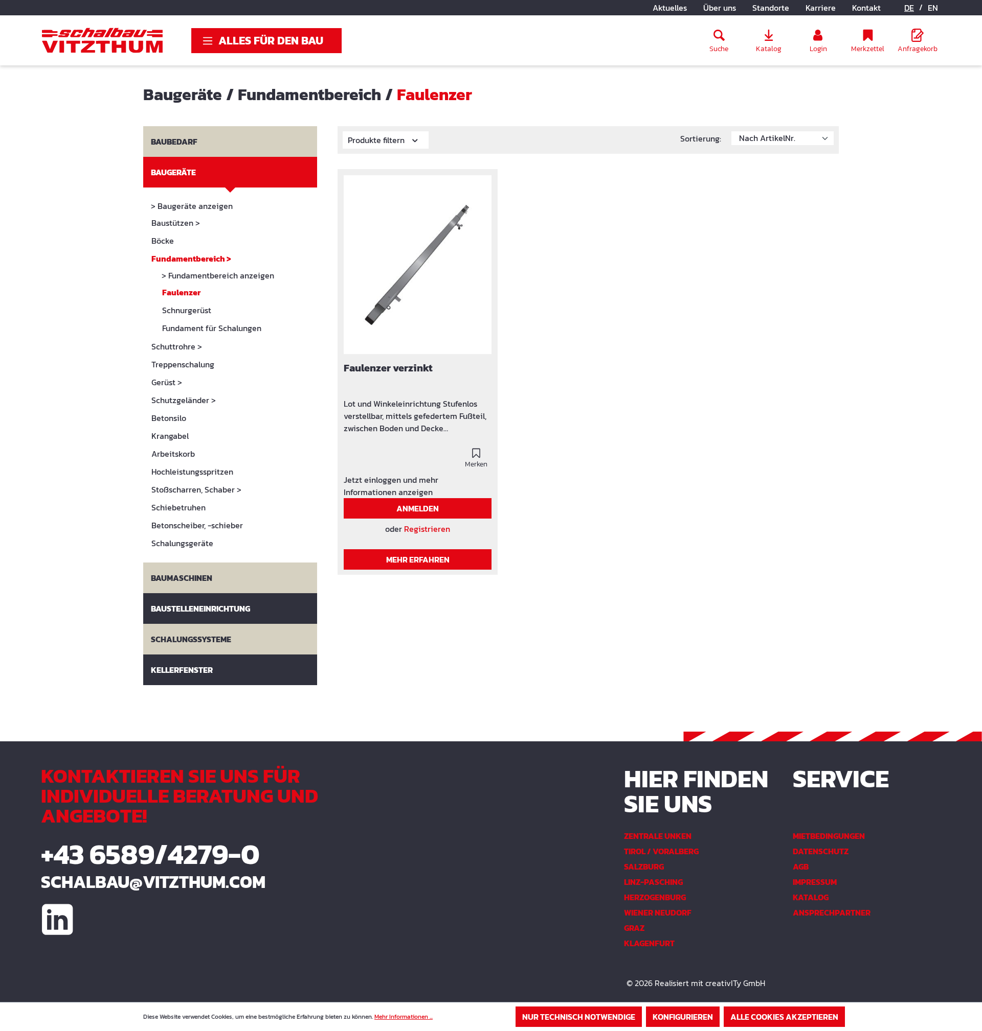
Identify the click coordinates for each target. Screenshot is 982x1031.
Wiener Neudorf (657, 912)
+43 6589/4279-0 (150, 854)
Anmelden (417, 508)
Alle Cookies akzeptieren (784, 1017)
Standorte (770, 8)
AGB (801, 866)
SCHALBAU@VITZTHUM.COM (153, 882)
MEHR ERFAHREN (418, 559)
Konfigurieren (683, 1017)
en (933, 8)
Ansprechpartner (832, 912)
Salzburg (644, 866)
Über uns (719, 8)
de (909, 8)
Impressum (815, 882)
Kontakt (866, 8)
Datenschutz (821, 851)
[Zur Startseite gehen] (102, 40)
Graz (634, 928)
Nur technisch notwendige (578, 1017)
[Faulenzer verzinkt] (418, 264)
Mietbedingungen (829, 836)
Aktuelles (670, 8)
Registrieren (427, 529)
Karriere (821, 8)
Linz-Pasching (653, 882)
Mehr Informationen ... (403, 1016)
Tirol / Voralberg (661, 851)
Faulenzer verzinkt (388, 369)
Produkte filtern (377, 140)
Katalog (811, 897)
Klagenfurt (649, 943)
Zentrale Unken (657, 836)
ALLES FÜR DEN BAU (270, 40)
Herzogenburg (655, 897)
